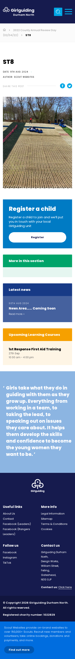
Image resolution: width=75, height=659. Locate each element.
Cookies (46, 529)
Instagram (10, 557)
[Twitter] (69, 85)
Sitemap (46, 519)
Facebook (10, 552)
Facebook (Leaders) (17, 524)
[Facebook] (62, 85)
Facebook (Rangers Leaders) (16, 531)
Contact (8, 519)
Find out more (19, 650)
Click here (65, 587)
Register (37, 237)
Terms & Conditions (54, 524)
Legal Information (53, 514)
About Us (9, 514)
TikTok (7, 563)
